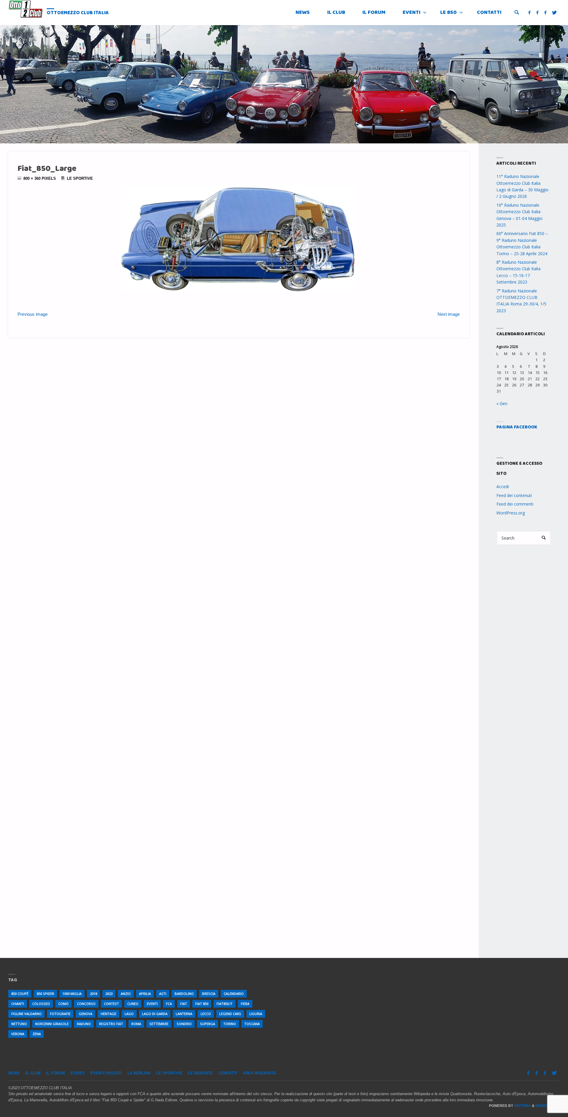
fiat (183, 1003)
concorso (86, 1003)
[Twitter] (554, 12)
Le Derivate (200, 1073)
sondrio (184, 1024)
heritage (108, 1013)
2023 (108, 993)
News (14, 1073)
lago (129, 1013)
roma (136, 1024)
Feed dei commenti (514, 504)
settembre (158, 1024)
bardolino (184, 993)
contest (111, 1003)
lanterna (184, 1013)
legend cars (230, 1013)
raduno (84, 1024)
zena (37, 1034)
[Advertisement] (523, 648)
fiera (245, 1003)
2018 (93, 993)
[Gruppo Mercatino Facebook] (545, 12)
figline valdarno (26, 1013)
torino (229, 1024)
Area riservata (259, 1073)
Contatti (228, 1073)
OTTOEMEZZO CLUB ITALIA (78, 13)
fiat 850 (201, 1003)
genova (85, 1013)
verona (17, 1034)
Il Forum (55, 1073)
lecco (206, 1013)
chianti (17, 1003)
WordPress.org (510, 513)
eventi (152, 1003)
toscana (252, 1024)
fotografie (60, 1013)
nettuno (19, 1024)
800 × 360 (32, 179)
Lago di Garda (154, 1013)
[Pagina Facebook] (530, 12)
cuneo (132, 1003)
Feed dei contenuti (514, 495)
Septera (522, 1106)
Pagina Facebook (516, 427)
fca (169, 1003)
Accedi (502, 486)
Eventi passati (106, 1073)
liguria (255, 1013)
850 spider (45, 993)
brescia (208, 993)
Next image (449, 314)
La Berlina (139, 1073)
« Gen (501, 403)
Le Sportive (80, 179)
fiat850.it (225, 1003)
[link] (516, 13)
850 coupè (19, 993)
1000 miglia (72, 993)
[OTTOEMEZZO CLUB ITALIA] (25, 9)
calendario (234, 993)
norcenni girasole (52, 1024)
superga (207, 1024)
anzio (126, 993)
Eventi (77, 1073)
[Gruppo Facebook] (537, 12)
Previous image (32, 314)
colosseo (41, 1003)
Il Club (33, 1073)
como (63, 1003)
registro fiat (111, 1024)
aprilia (145, 993)
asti (162, 993)
